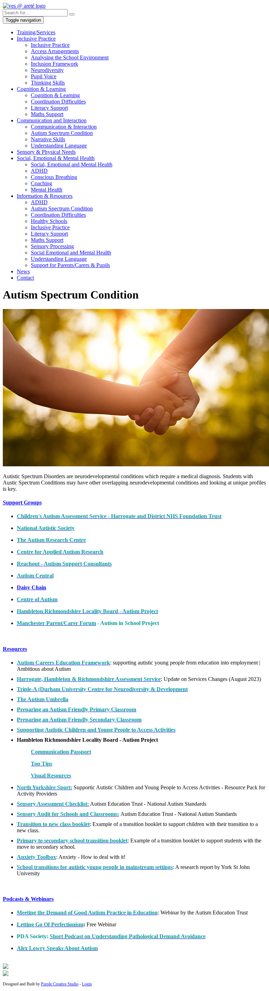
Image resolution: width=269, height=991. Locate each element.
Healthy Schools (49, 221)
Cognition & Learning (41, 89)
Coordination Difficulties (58, 102)
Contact (25, 278)
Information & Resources (45, 196)
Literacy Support (49, 108)
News (23, 271)
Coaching (41, 183)
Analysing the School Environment (70, 57)
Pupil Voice (43, 76)
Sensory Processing (52, 246)
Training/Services (36, 32)
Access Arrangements (55, 51)
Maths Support (47, 114)
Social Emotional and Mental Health (71, 253)
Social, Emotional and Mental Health (71, 164)
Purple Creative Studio (59, 984)
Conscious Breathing (54, 177)
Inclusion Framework (54, 64)
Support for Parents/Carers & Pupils (70, 265)
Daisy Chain (31, 587)
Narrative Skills (48, 139)
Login (87, 984)
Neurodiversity (47, 70)
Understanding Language (59, 146)
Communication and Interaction (52, 120)
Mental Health (46, 190)
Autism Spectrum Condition (62, 133)
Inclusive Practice (36, 39)
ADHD (39, 171)
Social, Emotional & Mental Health (56, 158)
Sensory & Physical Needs (46, 152)
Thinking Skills (48, 83)
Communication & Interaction (64, 127)
